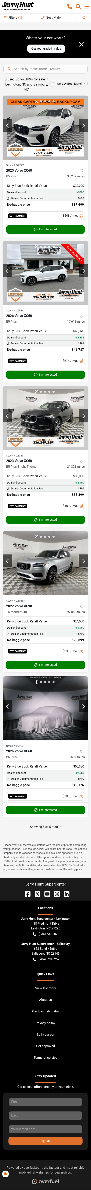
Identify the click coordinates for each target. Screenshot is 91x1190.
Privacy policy (45, 1023)
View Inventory (45, 988)
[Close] (81, 44)
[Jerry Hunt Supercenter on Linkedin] (65, 893)
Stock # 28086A (15, 600)
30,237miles (76, 176)
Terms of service (45, 1058)
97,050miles (76, 612)
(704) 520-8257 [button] (49, 959)
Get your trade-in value (46, 48)
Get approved (45, 1046)
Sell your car (45, 1034)
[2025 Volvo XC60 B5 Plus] (45, 128)
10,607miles (76, 757)
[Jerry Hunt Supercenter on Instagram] (55, 893)
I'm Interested (48, 229)
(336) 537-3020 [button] (49, 934)
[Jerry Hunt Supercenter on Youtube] (45, 893)
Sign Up (46, 1140)
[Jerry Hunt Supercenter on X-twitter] (36, 893)
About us (45, 1000)
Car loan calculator (45, 1011)
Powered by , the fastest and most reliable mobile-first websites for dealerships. (45, 1170)
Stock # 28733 (14, 455)
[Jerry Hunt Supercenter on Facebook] (26, 893)
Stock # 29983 (14, 745)
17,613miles (76, 321)
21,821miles (76, 467)
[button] (70, 6)
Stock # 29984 (14, 310)
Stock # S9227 (15, 165)
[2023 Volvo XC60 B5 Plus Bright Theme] (45, 418)
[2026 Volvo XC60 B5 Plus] (45, 273)
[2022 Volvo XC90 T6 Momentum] (45, 563)
